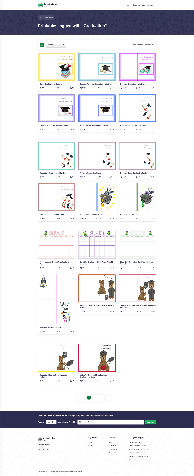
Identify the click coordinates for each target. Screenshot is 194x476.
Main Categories (147, 5)
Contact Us (112, 446)
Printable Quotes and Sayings (138, 456)
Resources (112, 453)
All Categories (135, 5)
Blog (110, 442)
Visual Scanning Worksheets (138, 449)
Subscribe (150, 422)
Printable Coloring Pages (137, 453)
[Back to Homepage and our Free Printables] (40, 17)
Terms (90, 442)
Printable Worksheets (136, 442)
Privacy (90, 446)
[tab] (42, 45)
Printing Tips (113, 449)
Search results (48, 17)
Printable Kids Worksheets (137, 446)
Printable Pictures (134, 460)
